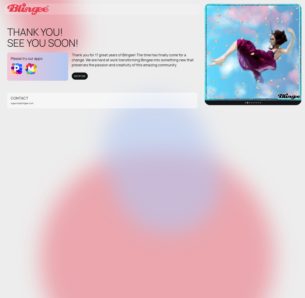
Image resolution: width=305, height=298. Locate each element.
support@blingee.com (22, 103)
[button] (245, 102)
